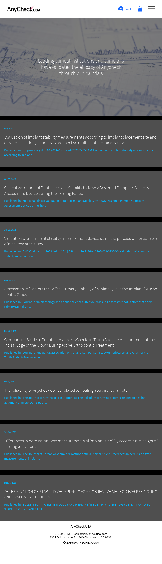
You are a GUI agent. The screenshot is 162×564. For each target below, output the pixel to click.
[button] (140, 8)
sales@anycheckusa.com (90, 534)
